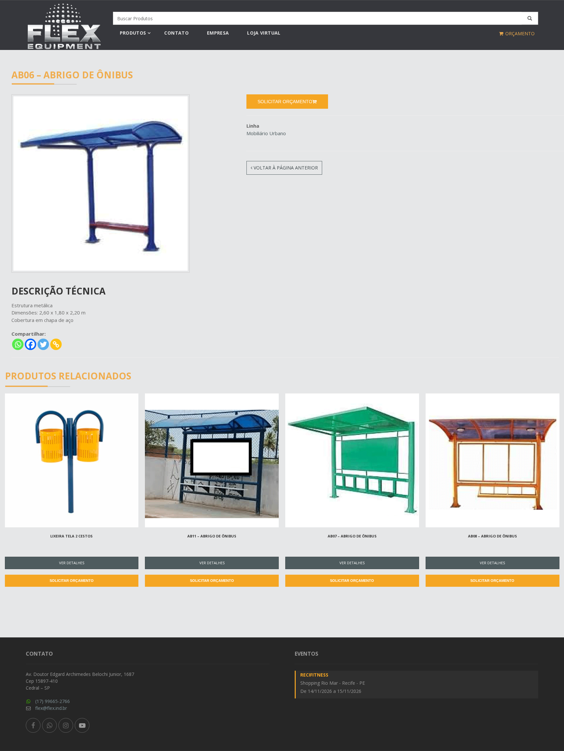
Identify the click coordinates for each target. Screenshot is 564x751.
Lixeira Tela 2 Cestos (71, 536)
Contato (176, 33)
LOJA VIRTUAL (263, 33)
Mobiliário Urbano (266, 133)
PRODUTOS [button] (133, 33)
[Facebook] (30, 344)
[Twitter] (43, 344)
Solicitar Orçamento (72, 581)
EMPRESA (218, 33)
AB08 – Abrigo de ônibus (492, 536)
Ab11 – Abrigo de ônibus (211, 536)
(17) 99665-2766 (52, 701)
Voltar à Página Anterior (285, 168)
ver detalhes (71, 562)
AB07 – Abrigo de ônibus (352, 536)
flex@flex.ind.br (51, 708)
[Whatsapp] (18, 344)
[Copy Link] (56, 344)
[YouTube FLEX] (82, 725)
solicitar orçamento (285, 101)
